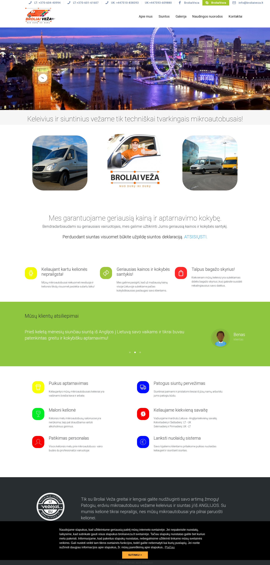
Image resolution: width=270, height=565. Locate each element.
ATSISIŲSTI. (196, 236)
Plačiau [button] (170, 547)
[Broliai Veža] (41, 15)
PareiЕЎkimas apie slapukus (135, 562)
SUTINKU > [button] (135, 554)
